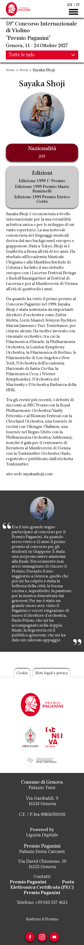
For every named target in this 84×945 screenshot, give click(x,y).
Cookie (22, 673)
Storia (23, 70)
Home (10, 70)
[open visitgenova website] (54, 737)
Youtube (54, 937)
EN (69, 5)
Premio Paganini (28, 882)
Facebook (30, 937)
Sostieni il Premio (42, 919)
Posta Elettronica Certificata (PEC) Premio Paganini (42, 888)
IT (78, 5)
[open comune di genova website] (30, 737)
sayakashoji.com (38, 474)
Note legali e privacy (51, 673)
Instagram (42, 937)
